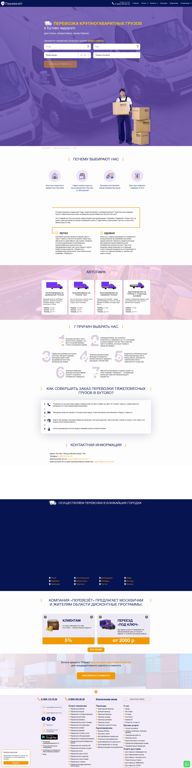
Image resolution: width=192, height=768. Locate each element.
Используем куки (10, 752)
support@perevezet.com (78, 459)
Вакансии (128, 720)
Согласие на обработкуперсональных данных (51, 751)
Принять (15, 763)
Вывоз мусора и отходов (135, 740)
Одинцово (55, 584)
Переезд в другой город (107, 725)
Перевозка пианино (77, 720)
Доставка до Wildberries (134, 763)
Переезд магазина (105, 720)
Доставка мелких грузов (134, 754)
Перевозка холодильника (80, 725)
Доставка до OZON (132, 765)
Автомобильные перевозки (108, 736)
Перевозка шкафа (77, 728)
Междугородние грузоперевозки (110, 747)
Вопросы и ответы (132, 722)
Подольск (80, 584)
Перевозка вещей (77, 711)
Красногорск (81, 581)
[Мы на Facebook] (44, 719)
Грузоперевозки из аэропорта (109, 742)
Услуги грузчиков (131, 728)
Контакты (129, 717)
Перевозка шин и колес (79, 753)
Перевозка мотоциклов (79, 756)
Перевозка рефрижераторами (136, 743)
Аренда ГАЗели (103, 731)
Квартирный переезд (106, 709)
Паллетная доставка (133, 760)
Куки (44, 754)
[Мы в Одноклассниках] (48, 719)
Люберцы (105, 581)
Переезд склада (104, 717)
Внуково (130, 584)
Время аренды (51, 55)
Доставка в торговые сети (135, 757)
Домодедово (107, 578)
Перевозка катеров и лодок (81, 748)
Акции (127, 709)
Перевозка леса (76, 751)
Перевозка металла (77, 717)
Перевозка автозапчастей (80, 745)
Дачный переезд (104, 711)
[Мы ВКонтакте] (54, 719)
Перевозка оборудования (80, 736)
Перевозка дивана (77, 730)
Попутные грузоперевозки (108, 739)
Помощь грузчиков (102, 55)
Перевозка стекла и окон (79, 733)
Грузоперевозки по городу (108, 744)
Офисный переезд (104, 714)
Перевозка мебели (77, 709)
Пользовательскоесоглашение (50, 746)
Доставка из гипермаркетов (136, 752)
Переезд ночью (104, 722)
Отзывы (128, 714)
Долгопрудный (82, 578)
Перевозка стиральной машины (82, 738)
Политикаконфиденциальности (51, 742)
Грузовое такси (104, 734)
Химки (129, 578)
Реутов (104, 584)
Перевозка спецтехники (79, 759)
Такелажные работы (133, 735)
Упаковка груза (131, 738)
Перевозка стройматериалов (81, 714)
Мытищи (130, 581)
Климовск (55, 581)
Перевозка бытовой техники (81, 722)
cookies (6, 759)
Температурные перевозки (135, 746)
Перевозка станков (77, 762)
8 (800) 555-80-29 (65, 456)
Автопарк (128, 711)
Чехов (53, 578)
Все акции (96, 650)
